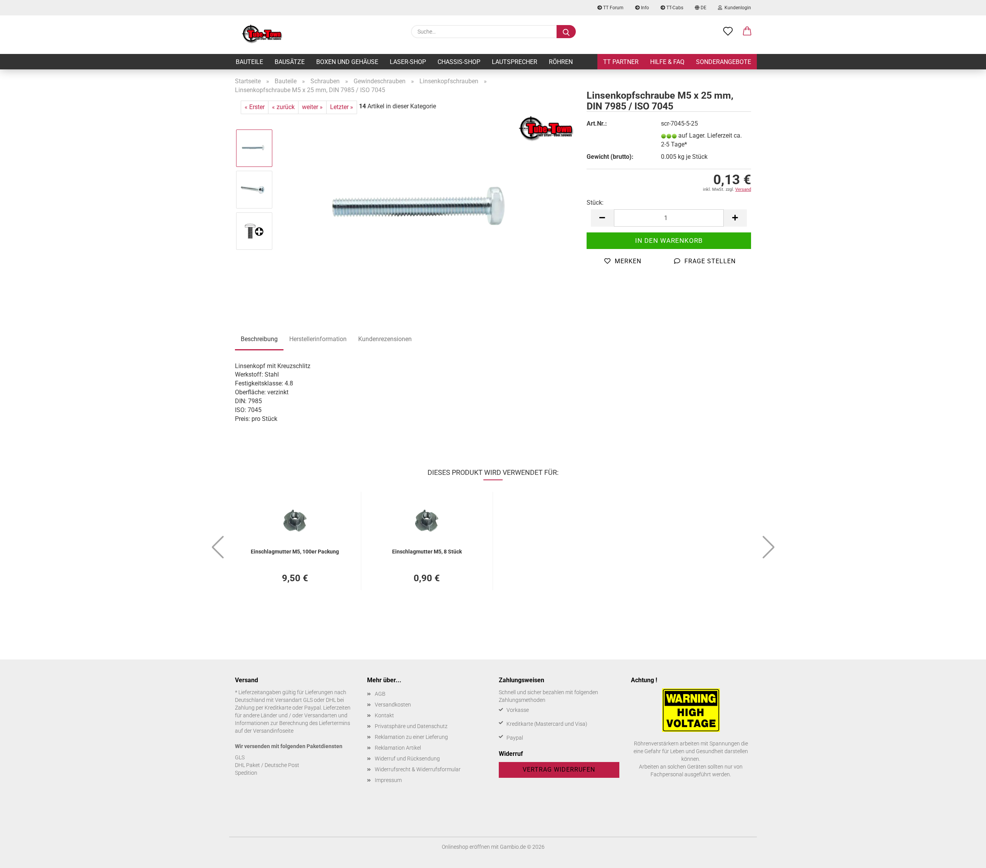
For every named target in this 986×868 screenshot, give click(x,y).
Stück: (595, 202)
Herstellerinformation (318, 339)
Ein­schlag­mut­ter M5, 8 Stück (427, 551)
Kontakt (384, 715)
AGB (380, 694)
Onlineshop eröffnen (466, 847)
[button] (747, 31)
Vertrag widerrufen (559, 769)
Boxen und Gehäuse (347, 62)
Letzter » (341, 107)
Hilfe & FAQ (667, 62)
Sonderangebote (723, 62)
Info (644, 7)
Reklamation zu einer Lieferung (411, 737)
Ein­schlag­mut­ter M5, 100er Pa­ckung (295, 551)
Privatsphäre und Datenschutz (411, 726)
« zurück (283, 107)
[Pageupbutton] (964, 856)
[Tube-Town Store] (262, 34)
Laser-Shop (408, 62)
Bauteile (249, 62)
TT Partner (621, 62)
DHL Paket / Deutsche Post (267, 765)
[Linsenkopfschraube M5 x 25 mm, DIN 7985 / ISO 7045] (427, 210)
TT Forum (613, 7)
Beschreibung (259, 339)
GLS (240, 757)
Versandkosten (393, 704)
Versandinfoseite (273, 731)
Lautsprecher (514, 62)
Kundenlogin (736, 7)
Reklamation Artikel (398, 748)
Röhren (561, 62)
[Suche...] (566, 31)
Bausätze (290, 62)
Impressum (388, 780)
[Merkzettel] (728, 31)
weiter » (312, 107)
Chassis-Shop (459, 62)
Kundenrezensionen (385, 339)
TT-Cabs (674, 7)
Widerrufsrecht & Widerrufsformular (418, 769)
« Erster (255, 107)
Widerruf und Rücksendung (407, 758)
